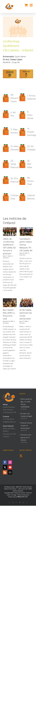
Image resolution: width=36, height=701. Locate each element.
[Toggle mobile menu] (31, 5)
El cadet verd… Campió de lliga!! (26, 415)
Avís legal (13, 495)
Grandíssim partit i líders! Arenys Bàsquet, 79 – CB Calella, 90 (25, 245)
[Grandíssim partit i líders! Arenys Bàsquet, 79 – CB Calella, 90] (26, 231)
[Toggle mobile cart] (26, 5)
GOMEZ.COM (22, 496)
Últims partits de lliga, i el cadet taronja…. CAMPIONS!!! (26, 403)
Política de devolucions (23, 495)
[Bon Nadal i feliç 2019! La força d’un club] (10, 302)
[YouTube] (10, 467)
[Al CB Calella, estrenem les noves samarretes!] (26, 302)
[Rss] (5, 472)
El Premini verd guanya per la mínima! (26, 437)
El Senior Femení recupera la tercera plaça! (26, 425)
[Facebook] (5, 462)
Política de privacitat (19, 493)
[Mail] (10, 472)
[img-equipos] (18, 17)
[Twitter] (5, 467)
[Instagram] (10, 462)
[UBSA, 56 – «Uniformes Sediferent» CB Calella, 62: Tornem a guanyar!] (10, 231)
